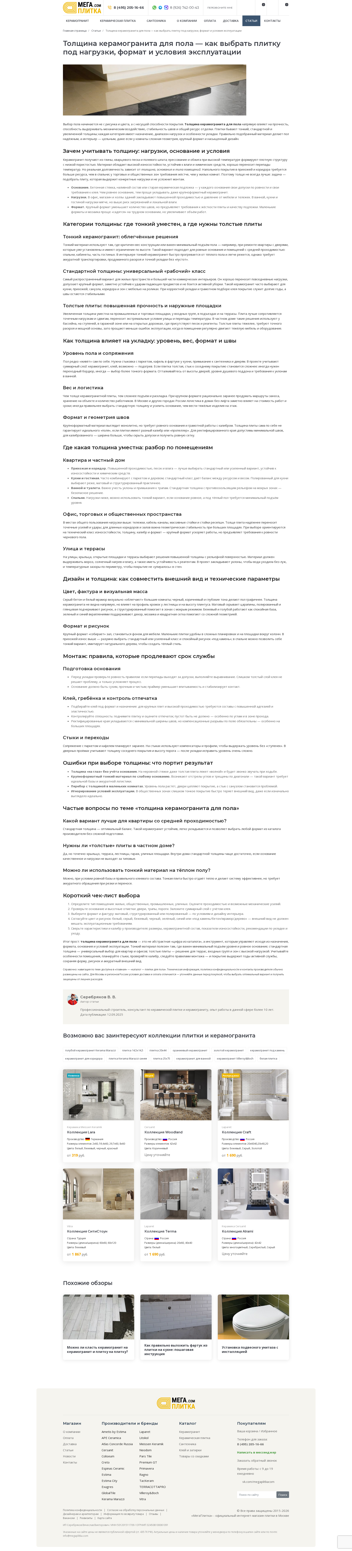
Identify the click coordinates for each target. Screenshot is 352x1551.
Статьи (251, 21)
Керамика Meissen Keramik (84, 1127)
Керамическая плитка (118, 21)
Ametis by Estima (114, 1432)
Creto (106, 1462)
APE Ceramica (111, 1438)
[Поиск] (272, 7)
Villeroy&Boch (149, 1493)
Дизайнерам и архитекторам (81, 1514)
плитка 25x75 (161, 1058)
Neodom (145, 1450)
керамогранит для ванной (193, 1058)
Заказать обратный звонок (257, 1460)
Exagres (107, 1487)
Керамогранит (78, 21)
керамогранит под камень (267, 1050)
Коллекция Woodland (163, 1132)
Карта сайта (105, 1518)
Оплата (210, 21)
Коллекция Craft (236, 1132)
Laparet (226, 1127)
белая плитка (268, 1058)
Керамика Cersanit (234, 1226)
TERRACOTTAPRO (152, 1487)
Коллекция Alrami (237, 1231)
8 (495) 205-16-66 (128, 8)
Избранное (269, 1431)
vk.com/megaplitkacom (258, 1482)
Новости (69, 1456)
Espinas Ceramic (113, 1468)
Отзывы (153, 1514)
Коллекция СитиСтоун (87, 1231)
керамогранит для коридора (83, 1058)
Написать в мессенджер (256, 1452)
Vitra (70, 1226)
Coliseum (108, 1456)
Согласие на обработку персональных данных (135, 1510)
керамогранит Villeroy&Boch (235, 1058)
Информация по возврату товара (124, 1514)
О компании (187, 21)
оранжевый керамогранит (190, 1050)
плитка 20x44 (158, 1050)
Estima (106, 1474)
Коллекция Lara (81, 1132)
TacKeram (146, 1481)
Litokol (143, 1438)
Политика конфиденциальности (82, 1510)
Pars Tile (145, 1456)
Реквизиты (86, 1518)
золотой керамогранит (229, 1050)
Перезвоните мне (220, 7)
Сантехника (157, 21)
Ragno (143, 1474)
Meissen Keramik (151, 1444)
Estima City (109, 1481)
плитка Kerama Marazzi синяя (128, 1058)
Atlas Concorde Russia (117, 1444)
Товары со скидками (194, 1456)
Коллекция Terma (160, 1231)
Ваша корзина (247, 1431)
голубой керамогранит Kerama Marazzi (90, 1050)
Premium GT (148, 1462)
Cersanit (149, 1127)
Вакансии (69, 1518)
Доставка (231, 21)
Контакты (272, 21)
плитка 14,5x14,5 (132, 1050)
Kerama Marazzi (113, 1499)
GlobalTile (109, 1493)
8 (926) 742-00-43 (184, 8)
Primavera (146, 1468)
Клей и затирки (190, 1450)
